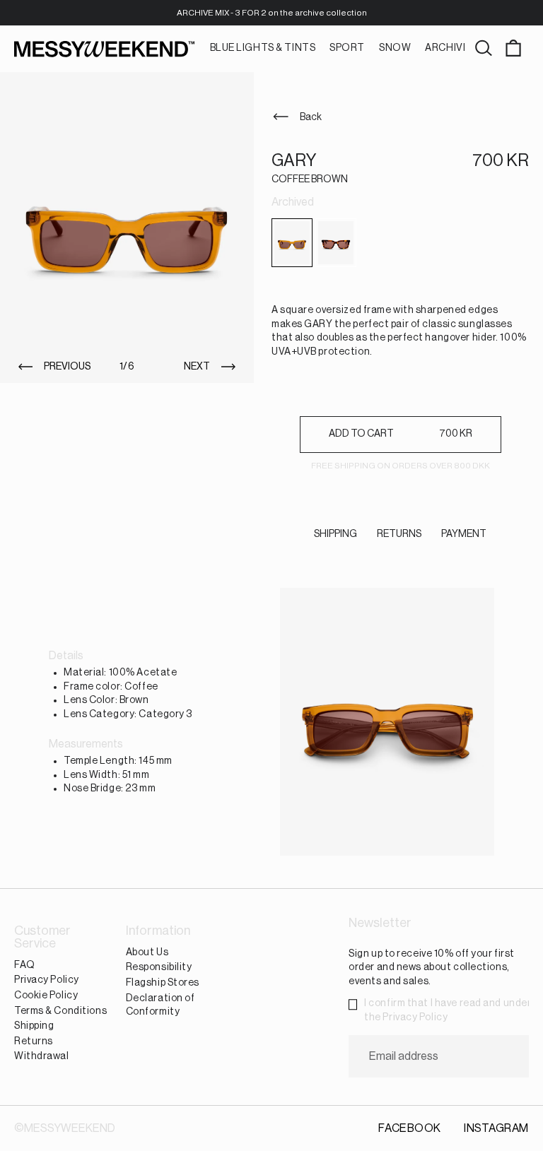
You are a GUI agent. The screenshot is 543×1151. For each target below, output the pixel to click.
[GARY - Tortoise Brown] (335, 242)
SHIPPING (335, 534)
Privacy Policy (46, 981)
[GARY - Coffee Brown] (292, 242)
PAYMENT (463, 534)
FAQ (24, 965)
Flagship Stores (162, 983)
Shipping (34, 1026)
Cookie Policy (46, 996)
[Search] (483, 48)
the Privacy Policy (406, 1017)
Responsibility (159, 968)
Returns (33, 1041)
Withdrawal (41, 1056)
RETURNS (399, 534)
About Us (147, 952)
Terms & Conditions (60, 1011)
